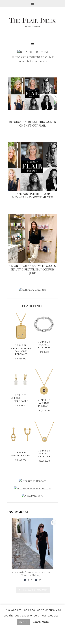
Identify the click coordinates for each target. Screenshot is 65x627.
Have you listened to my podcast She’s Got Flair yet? (32, 195)
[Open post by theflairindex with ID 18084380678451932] (32, 543)
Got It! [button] (23, 622)
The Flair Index (32, 22)
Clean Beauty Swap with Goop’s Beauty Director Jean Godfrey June (32, 269)
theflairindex (32, 521)
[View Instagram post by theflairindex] (54, 564)
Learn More (41, 622)
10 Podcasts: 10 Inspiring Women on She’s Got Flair (32, 123)
